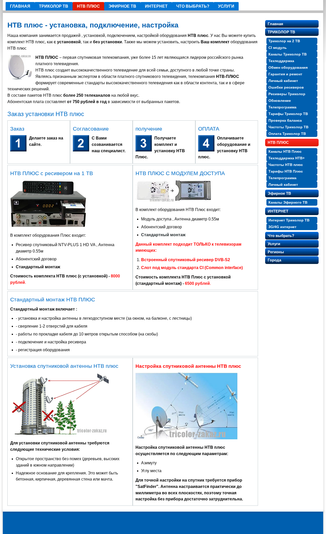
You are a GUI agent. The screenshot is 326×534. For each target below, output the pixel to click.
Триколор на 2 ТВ (284, 41)
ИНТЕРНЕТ (156, 6)
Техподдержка (281, 61)
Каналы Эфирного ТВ (287, 202)
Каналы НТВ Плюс (285, 151)
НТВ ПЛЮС (88, 6)
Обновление (279, 101)
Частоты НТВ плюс (285, 165)
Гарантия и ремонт (285, 74)
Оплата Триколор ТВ (287, 134)
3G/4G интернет (282, 227)
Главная (20, 6)
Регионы (276, 252)
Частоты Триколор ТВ (288, 127)
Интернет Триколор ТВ (288, 220)
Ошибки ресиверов (286, 87)
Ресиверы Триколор (286, 94)
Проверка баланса (285, 120)
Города (274, 260)
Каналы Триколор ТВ (287, 54)
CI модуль (277, 48)
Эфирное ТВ (122, 6)
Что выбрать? (192, 6)
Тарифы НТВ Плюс (285, 171)
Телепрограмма (282, 107)
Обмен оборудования (288, 67)
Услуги (226, 6)
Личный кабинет (283, 81)
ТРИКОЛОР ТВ (53, 6)
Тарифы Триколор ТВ (288, 114)
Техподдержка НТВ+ (286, 158)
